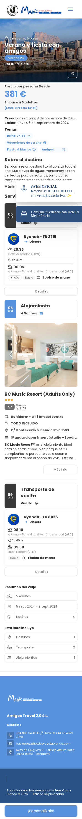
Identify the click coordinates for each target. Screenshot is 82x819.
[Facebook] (9, 778)
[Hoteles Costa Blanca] (24, 698)
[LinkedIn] (41, 778)
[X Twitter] (17, 778)
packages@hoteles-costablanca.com (43, 743)
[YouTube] (33, 778)
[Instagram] (25, 778)
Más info (12, 186)
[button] (11, 354)
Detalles (41, 291)
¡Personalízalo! (41, 811)
